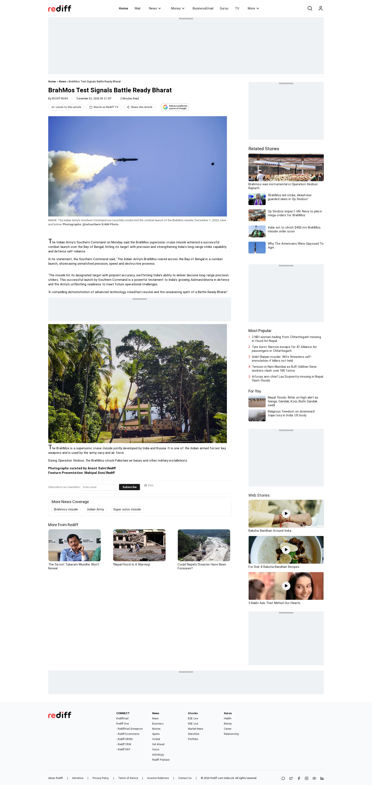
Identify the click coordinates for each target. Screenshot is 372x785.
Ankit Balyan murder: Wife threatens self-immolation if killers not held (282, 359)
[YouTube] (314, 779)
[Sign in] (320, 8)
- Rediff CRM (123, 744)
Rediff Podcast (161, 759)
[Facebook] (299, 779)
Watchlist (193, 734)
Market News (195, 728)
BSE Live (193, 718)
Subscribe (129, 487)
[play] (286, 513)
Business (158, 723)
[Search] (310, 8)
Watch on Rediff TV (106, 107)
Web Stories (259, 495)
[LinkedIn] (322, 779)
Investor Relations (158, 778)
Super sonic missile (127, 509)
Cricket (156, 739)
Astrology (158, 754)
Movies (156, 728)
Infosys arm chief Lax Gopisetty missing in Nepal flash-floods (287, 378)
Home (123, 8)
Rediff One (122, 723)
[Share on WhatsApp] (283, 779)
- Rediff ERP (123, 749)
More (251, 8)
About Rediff (55, 778)
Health (228, 718)
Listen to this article (68, 107)
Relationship (231, 734)
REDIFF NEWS (60, 98)
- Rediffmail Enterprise (129, 728)
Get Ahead (158, 744)
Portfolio (193, 739)
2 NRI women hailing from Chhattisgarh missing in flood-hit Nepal (286, 339)
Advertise (77, 778)
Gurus (224, 8)
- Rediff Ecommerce (127, 734)
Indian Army (95, 509)
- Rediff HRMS (124, 739)
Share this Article (141, 107)
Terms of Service (128, 778)
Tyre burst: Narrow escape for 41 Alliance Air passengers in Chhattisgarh (284, 349)
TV (237, 8)
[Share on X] (291, 779)
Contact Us (185, 778)
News (153, 8)
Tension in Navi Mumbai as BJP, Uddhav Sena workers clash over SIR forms (284, 368)
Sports (156, 734)
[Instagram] (306, 779)
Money (176, 8)
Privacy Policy (101, 778)
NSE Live (193, 723)
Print (150, 485)
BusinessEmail (203, 8)
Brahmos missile (66, 509)
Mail (137, 8)
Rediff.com (216, 778)
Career (228, 728)
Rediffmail (122, 718)
